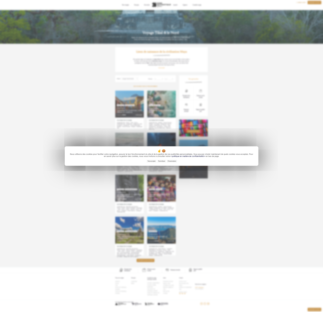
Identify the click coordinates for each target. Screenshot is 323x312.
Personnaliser (172, 161)
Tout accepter (152, 161)
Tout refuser (161, 161)
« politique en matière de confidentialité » (188, 156)
